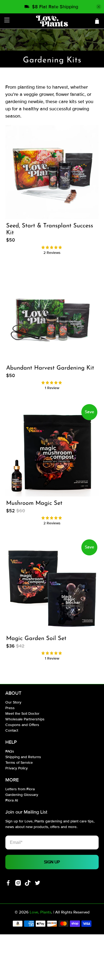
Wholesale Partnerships (25, 719)
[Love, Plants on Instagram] (18, 884)
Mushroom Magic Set (34, 503)
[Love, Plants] (52, 21)
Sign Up (52, 862)
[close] (98, 6)
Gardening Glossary (21, 794)
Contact (11, 730)
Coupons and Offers (22, 725)
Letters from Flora (20, 789)
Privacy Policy (16, 768)
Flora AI (11, 800)
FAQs (9, 751)
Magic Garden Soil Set (36, 638)
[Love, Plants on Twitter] (38, 884)
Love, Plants (40, 912)
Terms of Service (19, 762)
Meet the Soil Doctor (22, 713)
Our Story (13, 702)
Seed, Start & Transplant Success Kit (49, 229)
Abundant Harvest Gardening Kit (50, 368)
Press (10, 708)
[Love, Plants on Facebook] (8, 884)
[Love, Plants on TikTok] (28, 884)
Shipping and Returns (23, 757)
